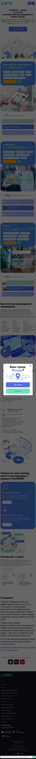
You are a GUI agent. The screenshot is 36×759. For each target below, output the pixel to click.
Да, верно (18, 384)
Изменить (17, 391)
